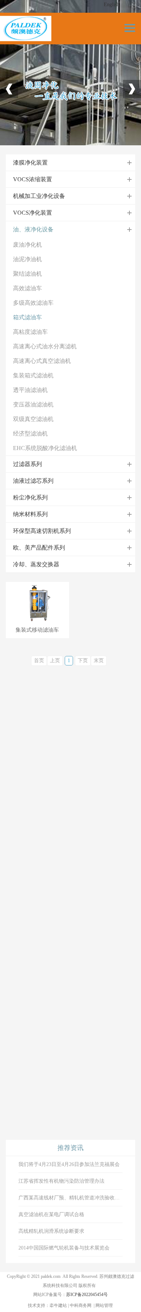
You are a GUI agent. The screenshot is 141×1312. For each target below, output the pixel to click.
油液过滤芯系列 (33, 481)
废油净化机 (27, 245)
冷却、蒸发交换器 (36, 564)
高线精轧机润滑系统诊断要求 (51, 1231)
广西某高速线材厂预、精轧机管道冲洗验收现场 (70, 1197)
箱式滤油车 (27, 317)
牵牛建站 (58, 1305)
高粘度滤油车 (30, 332)
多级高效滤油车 (33, 303)
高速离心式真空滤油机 (42, 361)
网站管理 (104, 1305)
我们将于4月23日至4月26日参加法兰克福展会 (69, 1164)
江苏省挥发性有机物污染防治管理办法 (61, 1181)
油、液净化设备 (33, 229)
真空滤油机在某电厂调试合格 (51, 1214)
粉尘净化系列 (30, 497)
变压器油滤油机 (33, 404)
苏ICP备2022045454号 (87, 1294)
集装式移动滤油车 (37, 630)
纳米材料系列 (30, 514)
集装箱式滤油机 (33, 375)
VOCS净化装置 (32, 213)
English (111, 4)
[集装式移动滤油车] (37, 604)
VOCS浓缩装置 (32, 179)
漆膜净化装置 (30, 162)
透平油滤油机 (30, 390)
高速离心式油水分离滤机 (45, 346)
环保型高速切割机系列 (42, 531)
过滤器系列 (27, 464)
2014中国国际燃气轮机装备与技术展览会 (64, 1248)
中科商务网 (80, 1305)
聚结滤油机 (27, 274)
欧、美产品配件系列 (39, 547)
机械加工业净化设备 (39, 196)
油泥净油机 (27, 259)
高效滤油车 (27, 288)
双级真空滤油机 (33, 419)
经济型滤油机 (30, 433)
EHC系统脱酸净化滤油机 (45, 448)
